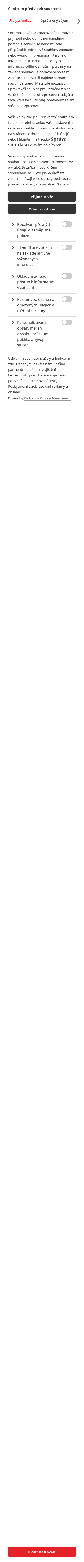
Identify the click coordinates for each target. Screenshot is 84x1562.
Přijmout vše (42, 196)
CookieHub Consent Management (47, 398)
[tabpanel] (42, 220)
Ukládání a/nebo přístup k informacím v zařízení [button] (36, 282)
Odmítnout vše (42, 209)
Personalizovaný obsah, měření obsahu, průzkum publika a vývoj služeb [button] (33, 334)
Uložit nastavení (42, 1552)
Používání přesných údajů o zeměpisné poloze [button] (34, 230)
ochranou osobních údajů (48, 133)
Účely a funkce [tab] (20, 20)
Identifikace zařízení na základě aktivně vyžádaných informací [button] (35, 256)
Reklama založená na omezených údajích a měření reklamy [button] (35, 305)
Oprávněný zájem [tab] (54, 20)
